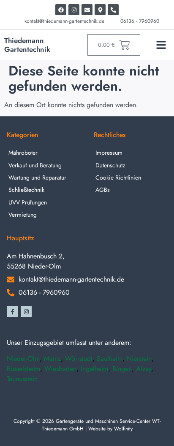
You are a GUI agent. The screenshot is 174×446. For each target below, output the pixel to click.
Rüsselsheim (23, 368)
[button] (161, 45)
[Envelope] (87, 9)
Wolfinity (123, 429)
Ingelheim (94, 368)
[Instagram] (73, 9)
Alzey (143, 368)
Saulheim (109, 358)
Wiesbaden (60, 368)
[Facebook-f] (12, 311)
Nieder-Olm (23, 358)
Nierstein (139, 358)
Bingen (122, 368)
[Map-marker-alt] (100, 9)
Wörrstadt (78, 358)
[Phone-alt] (113, 9)
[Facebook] (60, 9)
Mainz (52, 358)
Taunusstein (22, 379)
